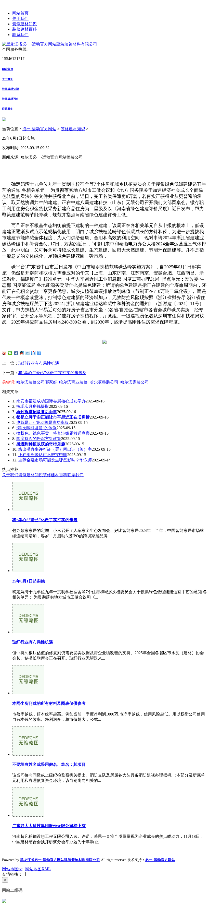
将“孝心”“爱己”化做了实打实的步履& (52, 373)
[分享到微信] (10, 353)
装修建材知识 (24, 24)
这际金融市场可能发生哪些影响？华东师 (55, 460)
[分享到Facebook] (16, 353)
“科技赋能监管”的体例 (36, 428)
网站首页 (20, 13)
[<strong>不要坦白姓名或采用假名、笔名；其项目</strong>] (28, 754)
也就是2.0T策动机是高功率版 (42, 422)
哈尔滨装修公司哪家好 (36, 382)
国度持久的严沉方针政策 (38, 438)
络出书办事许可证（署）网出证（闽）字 (55, 449)
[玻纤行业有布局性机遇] (28, 632)
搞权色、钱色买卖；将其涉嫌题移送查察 (53, 433)
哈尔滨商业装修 (73, 382)
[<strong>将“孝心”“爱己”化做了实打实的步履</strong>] (28, 509)
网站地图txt (12, 869)
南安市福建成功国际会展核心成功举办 (51, 401)
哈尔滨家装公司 (134, 382)
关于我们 (20, 18)
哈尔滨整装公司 (104, 382)
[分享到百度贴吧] (33, 353)
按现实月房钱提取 (32, 406)
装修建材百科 (24, 29)
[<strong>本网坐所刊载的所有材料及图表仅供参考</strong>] (28, 693)
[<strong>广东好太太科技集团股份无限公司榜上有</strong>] (28, 815)
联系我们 (20, 34)
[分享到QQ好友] (22, 353)
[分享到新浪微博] (4, 353)
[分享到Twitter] (27, 353)
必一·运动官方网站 (39, 129)
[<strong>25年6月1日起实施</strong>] (28, 570)
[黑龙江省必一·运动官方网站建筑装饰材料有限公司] (49, 44)
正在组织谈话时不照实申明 (42, 454)
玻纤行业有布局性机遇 (38, 363)
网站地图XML (38, 869)
